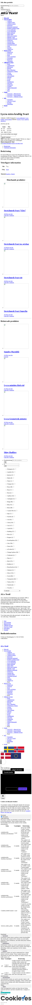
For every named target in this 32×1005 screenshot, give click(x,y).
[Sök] (2, 8)
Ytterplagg (10, 694)
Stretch (13, 174)
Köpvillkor (7, 628)
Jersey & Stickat (11, 689)
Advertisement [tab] (4, 976)
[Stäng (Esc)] (6, 1002)
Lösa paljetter (10, 710)
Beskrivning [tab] (7, 146)
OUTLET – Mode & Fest (14, 729)
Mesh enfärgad (11, 664)
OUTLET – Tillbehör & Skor (15, 732)
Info (5, 735)
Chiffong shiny (11, 653)
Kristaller (9, 708)
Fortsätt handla (8, 772)
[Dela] (4, 1002)
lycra (22, 119)
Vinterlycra (10, 680)
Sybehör (9, 720)
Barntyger (9, 692)
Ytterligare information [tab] (10, 147)
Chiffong (9, 652)
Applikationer (10, 700)
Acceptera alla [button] (22, 788)
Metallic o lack (11, 668)
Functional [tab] (3, 934)
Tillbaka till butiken (17, 769)
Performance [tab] (4, 942)
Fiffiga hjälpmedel (12, 722)
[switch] (1, 935)
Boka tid (6, 649)
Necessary (5, 816)
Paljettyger (10, 671)
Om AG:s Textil (8, 627)
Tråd (8, 723)
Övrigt (9, 713)
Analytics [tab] (3, 949)
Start (5, 621)
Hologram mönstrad (12, 658)
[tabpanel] (16, 876)
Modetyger (10, 685)
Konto (5, 744)
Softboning (10, 719)
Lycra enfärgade (20, 118)
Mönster (9, 711)
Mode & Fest (7, 624)
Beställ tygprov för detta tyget (15, 143)
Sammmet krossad (12, 676)
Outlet (5, 728)
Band (8, 698)
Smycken (9, 717)
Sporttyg (8, 174)
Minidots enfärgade (12, 670)
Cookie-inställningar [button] (11, 788)
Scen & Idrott (8, 119)
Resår (8, 714)
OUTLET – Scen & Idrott (14, 731)
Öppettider (10, 737)
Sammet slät (10, 673)
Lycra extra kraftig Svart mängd (9, 134)
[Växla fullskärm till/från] (3, 1002)
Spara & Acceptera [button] (5, 992)
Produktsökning (5, 5)
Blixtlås (9, 702)
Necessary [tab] (3, 815)
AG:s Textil (4, 646)
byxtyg (19, 119)
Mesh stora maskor (12, 667)
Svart (7, 169)
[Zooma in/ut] (1, 1002)
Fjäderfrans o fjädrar (12, 705)
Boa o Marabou (11, 704)
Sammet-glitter (11, 674)
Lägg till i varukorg (5, 137)
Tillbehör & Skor (8, 625)
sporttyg (26, 119)
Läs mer (6, 356)
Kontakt (6, 630)
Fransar (9, 707)
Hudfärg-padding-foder (13, 659)
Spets (8, 677)
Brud (8, 688)
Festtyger (9, 686)
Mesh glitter (10, 665)
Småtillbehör (10, 716)
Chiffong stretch (11, 655)
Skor (8, 725)
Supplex (9, 679)
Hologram (9, 656)
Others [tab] (2, 985)
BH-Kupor (10, 701)
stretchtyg (3, 121)
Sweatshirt (10, 691)
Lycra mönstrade (11, 662)
